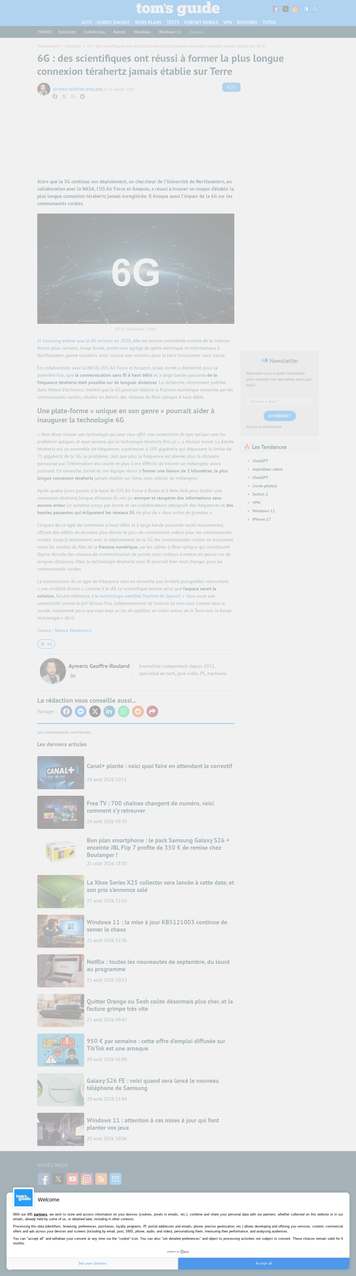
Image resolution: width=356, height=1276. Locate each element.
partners (40, 1214)
